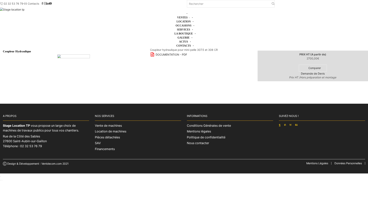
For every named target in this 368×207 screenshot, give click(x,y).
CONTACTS (183, 45)
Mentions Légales (317, 163)
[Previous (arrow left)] (0, 180)
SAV (98, 143)
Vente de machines (108, 125)
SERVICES (183, 29)
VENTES (182, 17)
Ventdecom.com (51, 163)
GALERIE (183, 37)
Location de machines (110, 131)
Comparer (314, 68)
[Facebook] (42, 3)
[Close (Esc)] (0, 176)
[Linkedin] (47, 3)
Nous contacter (198, 143)
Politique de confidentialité (206, 137)
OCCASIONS (183, 25)
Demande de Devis (313, 73)
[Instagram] (45, 3)
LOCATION (184, 21)
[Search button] (273, 3)
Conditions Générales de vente (209, 125)
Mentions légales (199, 131)
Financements (105, 149)
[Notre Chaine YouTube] (50, 3)
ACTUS (183, 41)
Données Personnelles (348, 163)
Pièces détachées (107, 137)
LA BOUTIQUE (183, 33)
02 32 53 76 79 (31, 146)
